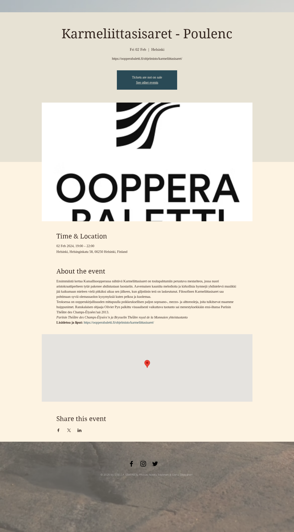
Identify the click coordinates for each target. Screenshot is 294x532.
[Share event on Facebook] (58, 430)
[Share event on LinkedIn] (79, 430)
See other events (147, 82)
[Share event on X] (69, 430)
